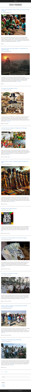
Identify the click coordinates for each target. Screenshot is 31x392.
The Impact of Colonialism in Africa (9, 88)
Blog (3, 83)
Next (6, 371)
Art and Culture (4, 233)
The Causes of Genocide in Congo (9, 273)
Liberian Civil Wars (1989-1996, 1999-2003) (11, 339)
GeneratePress (20, 390)
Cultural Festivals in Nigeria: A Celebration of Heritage (14, 128)
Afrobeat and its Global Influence (9, 208)
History (9, 233)
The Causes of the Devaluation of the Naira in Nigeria (14, 237)
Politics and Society (5, 123)
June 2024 (3, 386)
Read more (18, 41)
